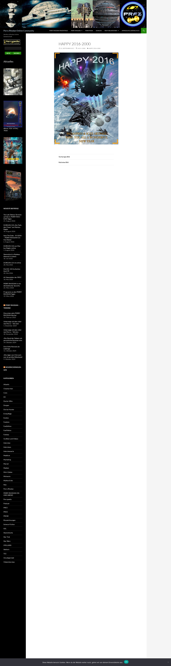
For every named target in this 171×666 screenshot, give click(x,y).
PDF (10, 128)
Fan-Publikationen (111, 30)
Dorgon (99, 30)
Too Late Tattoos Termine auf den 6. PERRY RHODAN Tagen (12, 217)
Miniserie (6, 476)
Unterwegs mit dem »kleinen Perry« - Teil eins (12, 331)
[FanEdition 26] (12, 150)
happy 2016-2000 (94, 48)
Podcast (6, 503)
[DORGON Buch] (12, 185)
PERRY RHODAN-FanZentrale (58, 30)
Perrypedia (89, 30)
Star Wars (6, 541)
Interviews (7, 447)
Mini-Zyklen (7, 472)
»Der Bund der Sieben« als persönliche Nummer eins (12, 339)
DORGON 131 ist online (12, 263)
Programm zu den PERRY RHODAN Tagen (12, 293)
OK (126, 662)
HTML (15, 128)
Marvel (6, 464)
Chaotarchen (8, 389)
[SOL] (12, 82)
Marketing (7, 460)
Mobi (6, 130)
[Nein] (168, 662)
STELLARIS (7, 545)
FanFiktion (7, 430)
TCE (4, 554)
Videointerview (9, 562)
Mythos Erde (8, 480)
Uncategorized (8, 558)
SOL (4, 529)
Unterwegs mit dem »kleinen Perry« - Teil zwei (12, 323)
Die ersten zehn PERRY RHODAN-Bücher (11, 314)
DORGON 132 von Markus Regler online (12, 247)
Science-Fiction (9, 524)
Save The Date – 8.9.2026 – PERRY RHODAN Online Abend (12, 238)
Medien (6, 468)
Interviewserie (8, 451)
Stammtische (8, 533)
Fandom (6, 422)
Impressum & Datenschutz (130, 30)
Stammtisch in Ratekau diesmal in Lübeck (11, 255)
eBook (5, 128)
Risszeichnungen (9, 520)
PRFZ (5, 508)
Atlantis (6, 384)
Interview (6, 443)
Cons (5, 393)
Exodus (6, 418)
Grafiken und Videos (10, 439)
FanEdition (7, 426)
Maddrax (6, 455)
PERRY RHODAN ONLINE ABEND (11, 494)
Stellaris (6, 549)
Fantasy (6, 435)
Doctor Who (8, 401)
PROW (5, 516)
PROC (5, 512)
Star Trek (6, 537)
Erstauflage (7, 414)
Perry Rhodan (76, 30)
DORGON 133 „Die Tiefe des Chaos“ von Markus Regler (12, 227)
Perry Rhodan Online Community (18, 30)
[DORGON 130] (12, 114)
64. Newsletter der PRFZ (12, 277)
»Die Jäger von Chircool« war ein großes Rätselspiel (12, 356)
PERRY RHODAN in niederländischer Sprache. (12, 285)
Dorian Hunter (8, 409)
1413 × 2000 (81, 48)
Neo (5, 485)
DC (4, 397)
